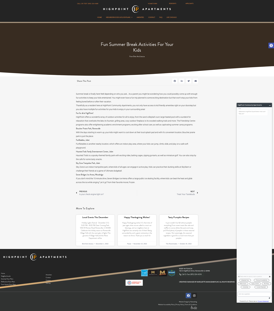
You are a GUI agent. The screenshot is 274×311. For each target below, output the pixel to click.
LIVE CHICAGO (172, 17)
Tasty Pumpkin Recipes (178, 217)
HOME (99, 17)
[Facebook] (188, 295)
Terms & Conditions (191, 304)
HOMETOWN (152, 4)
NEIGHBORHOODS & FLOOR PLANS (118, 17)
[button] (271, 45)
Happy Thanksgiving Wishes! (137, 217)
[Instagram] (194, 295)
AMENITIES (140, 17)
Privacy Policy (180, 304)
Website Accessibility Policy (166, 304)
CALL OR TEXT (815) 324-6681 (87, 4)
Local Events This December (95, 217)
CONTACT (151, 17)
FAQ (160, 17)
